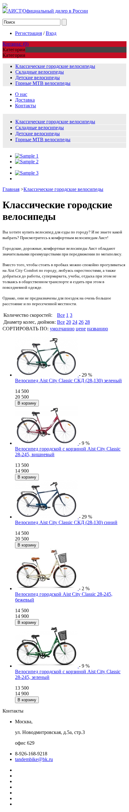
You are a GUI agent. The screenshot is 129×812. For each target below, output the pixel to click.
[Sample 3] (27, 173)
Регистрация (28, 33)
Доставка (25, 100)
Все (61, 315)
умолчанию (62, 328)
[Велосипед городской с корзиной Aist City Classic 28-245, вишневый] (47, 443)
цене (81, 328)
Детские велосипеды (37, 77)
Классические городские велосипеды (55, 66)
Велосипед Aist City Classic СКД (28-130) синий (66, 522)
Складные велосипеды (39, 72)
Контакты (25, 105)
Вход (51, 33)
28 (87, 322)
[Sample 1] (27, 156)
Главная (11, 189)
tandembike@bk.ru (34, 759)
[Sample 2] (27, 161)
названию (97, 328)
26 (81, 322)
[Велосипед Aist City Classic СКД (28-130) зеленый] (47, 375)
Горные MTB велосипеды (42, 83)
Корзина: (15, 44)
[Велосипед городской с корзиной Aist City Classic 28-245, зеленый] (47, 666)
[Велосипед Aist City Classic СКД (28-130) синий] (47, 516)
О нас (21, 94)
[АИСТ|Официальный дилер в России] (45, 11)
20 (68, 322)
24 (74, 322)
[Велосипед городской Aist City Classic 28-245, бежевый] (47, 588)
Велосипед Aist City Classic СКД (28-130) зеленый (68, 380)
